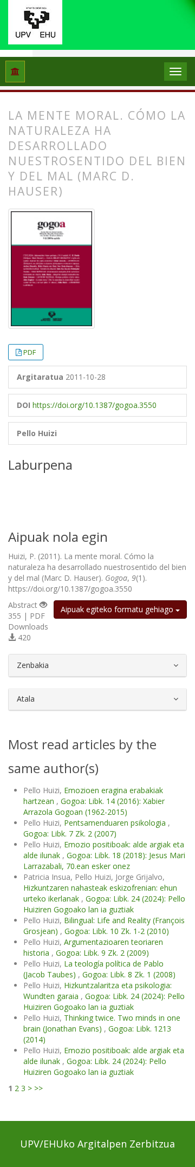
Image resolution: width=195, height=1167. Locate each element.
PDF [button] (29, 352)
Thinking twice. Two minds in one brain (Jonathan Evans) (101, 1023)
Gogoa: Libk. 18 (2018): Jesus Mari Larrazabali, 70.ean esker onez (104, 860)
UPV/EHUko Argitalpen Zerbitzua (97, 1143)
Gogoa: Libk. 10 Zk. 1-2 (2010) (116, 931)
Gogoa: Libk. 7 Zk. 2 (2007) (69, 833)
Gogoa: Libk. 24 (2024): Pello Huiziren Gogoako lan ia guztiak (104, 904)
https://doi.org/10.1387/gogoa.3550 (94, 405)
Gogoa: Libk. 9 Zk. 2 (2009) (102, 953)
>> (38, 1088)
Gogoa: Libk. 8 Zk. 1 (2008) (129, 974)
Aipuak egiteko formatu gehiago (118, 609)
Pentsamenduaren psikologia (116, 823)
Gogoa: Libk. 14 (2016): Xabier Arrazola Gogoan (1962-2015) (94, 806)
